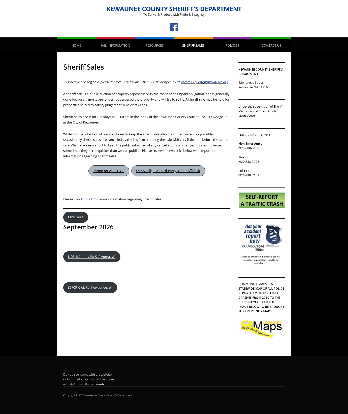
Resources (154, 45)
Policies (232, 45)
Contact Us (271, 45)
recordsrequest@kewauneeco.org (204, 82)
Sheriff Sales (193, 45)
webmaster (98, 384)
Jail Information (115, 45)
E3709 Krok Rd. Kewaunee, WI (90, 287)
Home (76, 45)
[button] (108, 170)
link (90, 199)
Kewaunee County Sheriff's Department (174, 8)
